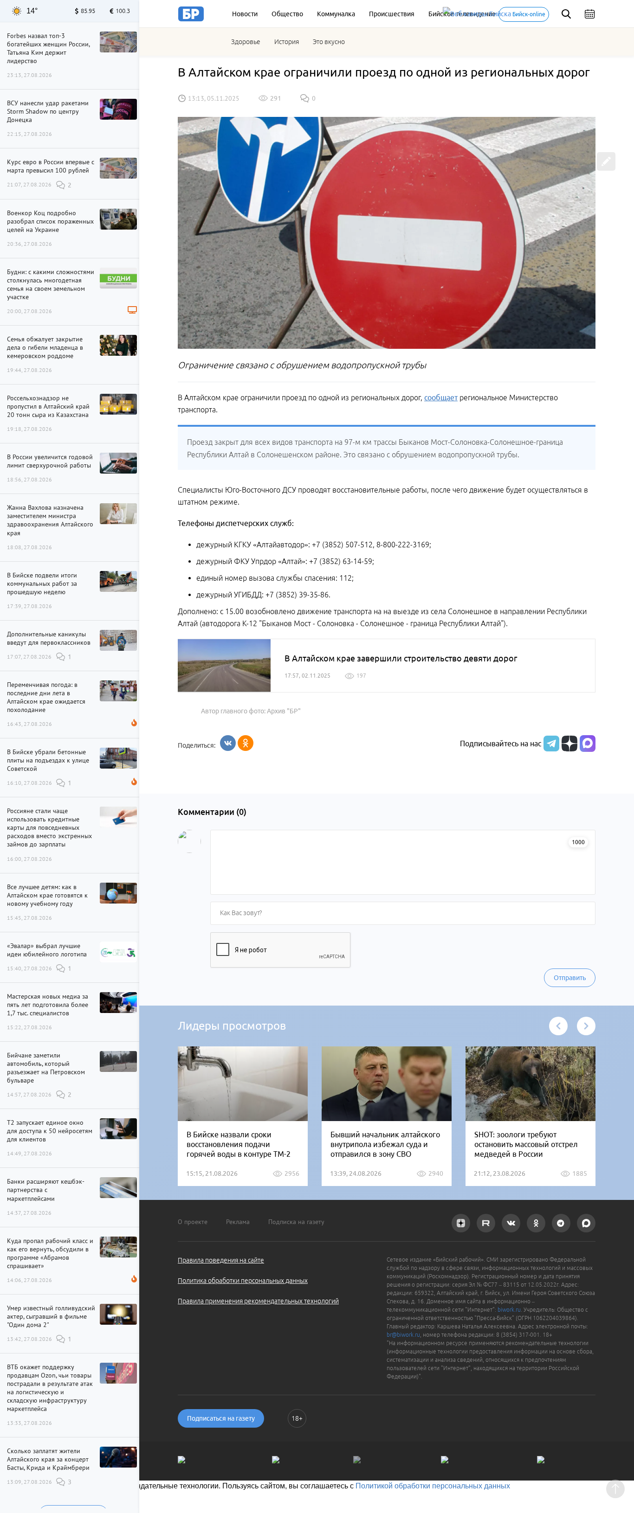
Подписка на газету (296, 1222)
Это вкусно (329, 41)
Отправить (570, 977)
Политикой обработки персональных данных (433, 1486)
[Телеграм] (550, 743)
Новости (245, 14)
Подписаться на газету (221, 1418)
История (286, 41)
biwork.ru (509, 1310)
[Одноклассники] (245, 743)
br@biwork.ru (403, 1335)
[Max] (587, 743)
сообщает (441, 397)
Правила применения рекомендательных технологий (258, 1301)
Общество (287, 14)
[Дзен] (568, 743)
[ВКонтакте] (228, 743)
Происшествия (391, 14)
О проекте (192, 1222)
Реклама (238, 1222)
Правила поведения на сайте (221, 1260)
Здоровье (245, 41)
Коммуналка (336, 14)
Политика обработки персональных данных (243, 1280)
